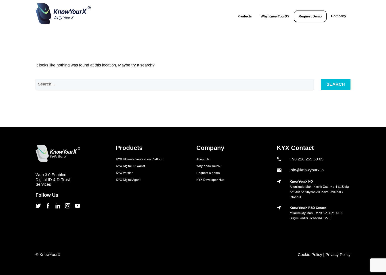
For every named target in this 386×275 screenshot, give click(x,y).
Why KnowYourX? (275, 16)
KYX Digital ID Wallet (130, 166)
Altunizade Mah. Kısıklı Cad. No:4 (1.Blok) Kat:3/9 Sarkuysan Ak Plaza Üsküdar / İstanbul (319, 192)
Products (244, 16)
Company (338, 16)
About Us (202, 159)
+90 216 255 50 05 (306, 159)
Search (336, 84)
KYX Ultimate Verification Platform (140, 159)
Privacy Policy (337, 254)
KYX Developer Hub (210, 179)
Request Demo (310, 16)
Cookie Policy (310, 254)
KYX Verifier (124, 173)
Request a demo (208, 173)
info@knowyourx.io (307, 170)
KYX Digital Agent (128, 179)
